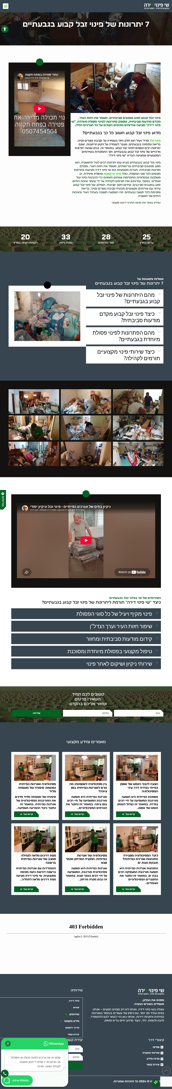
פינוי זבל (155, 140)
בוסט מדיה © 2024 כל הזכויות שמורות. (138, 1081)
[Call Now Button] (5, 1073)
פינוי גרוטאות (112, 173)
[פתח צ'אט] (155, 1082)
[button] (5, 29)
